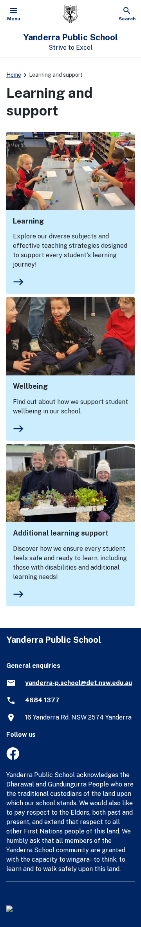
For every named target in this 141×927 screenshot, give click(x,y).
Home (13, 75)
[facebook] (12, 757)
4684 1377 (42, 700)
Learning (28, 221)
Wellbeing (30, 386)
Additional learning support (60, 533)
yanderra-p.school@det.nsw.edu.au (78, 683)
